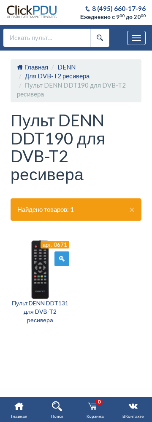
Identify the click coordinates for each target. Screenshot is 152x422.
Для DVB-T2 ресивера (57, 76)
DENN (66, 67)
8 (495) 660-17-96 (118, 8)
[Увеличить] (61, 259)
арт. (55, 244)
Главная (35, 67)
